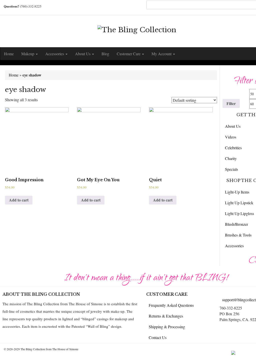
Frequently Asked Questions (171, 305)
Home (9, 53)
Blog (105, 53)
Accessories (55, 53)
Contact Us (157, 337)
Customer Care (129, 53)
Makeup (28, 53)
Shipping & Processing (167, 326)
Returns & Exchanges (166, 315)
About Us (83, 53)
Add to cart (18, 200)
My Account (162, 53)
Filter (231, 103)
